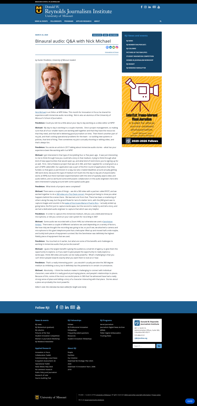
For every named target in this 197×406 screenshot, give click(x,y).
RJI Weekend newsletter (136, 68)
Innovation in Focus (111, 52)
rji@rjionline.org (141, 338)
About (97, 21)
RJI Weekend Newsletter (44, 341)
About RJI (72, 348)
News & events (41, 21)
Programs (68, 21)
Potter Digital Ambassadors (110, 333)
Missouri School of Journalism (47, 2)
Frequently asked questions (78, 333)
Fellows (70, 324)
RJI (78, 10)
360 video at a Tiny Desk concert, (71, 194)
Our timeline (72, 358)
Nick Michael (40, 112)
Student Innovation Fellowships (80, 339)
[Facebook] (107, 47)
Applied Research (83, 21)
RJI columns (131, 49)
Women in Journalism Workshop (139, 60)
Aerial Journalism (106, 324)
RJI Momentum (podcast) (136, 45)
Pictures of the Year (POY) (136, 52)
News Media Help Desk (44, 367)
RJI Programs (106, 320)
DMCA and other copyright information (137, 395)
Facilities (71, 355)
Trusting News (105, 336)
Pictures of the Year (42, 333)
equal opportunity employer (94, 400)
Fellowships (56, 21)
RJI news (129, 41)
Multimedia (114, 35)
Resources (72, 336)
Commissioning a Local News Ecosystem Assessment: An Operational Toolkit (46, 361)
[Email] (113, 47)
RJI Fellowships (74, 320)
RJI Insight (130, 64)
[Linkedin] (110, 47)
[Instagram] (116, 47)
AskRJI (189, 401)
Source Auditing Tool (43, 378)
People (70, 352)
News (105, 35)
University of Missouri (59, 16)
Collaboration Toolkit (43, 355)
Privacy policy (156, 395)
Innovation (97, 35)
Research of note (41, 375)
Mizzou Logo (39, 9)
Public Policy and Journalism (46, 372)
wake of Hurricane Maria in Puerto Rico (81, 203)
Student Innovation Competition (140, 56)
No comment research (43, 369)
